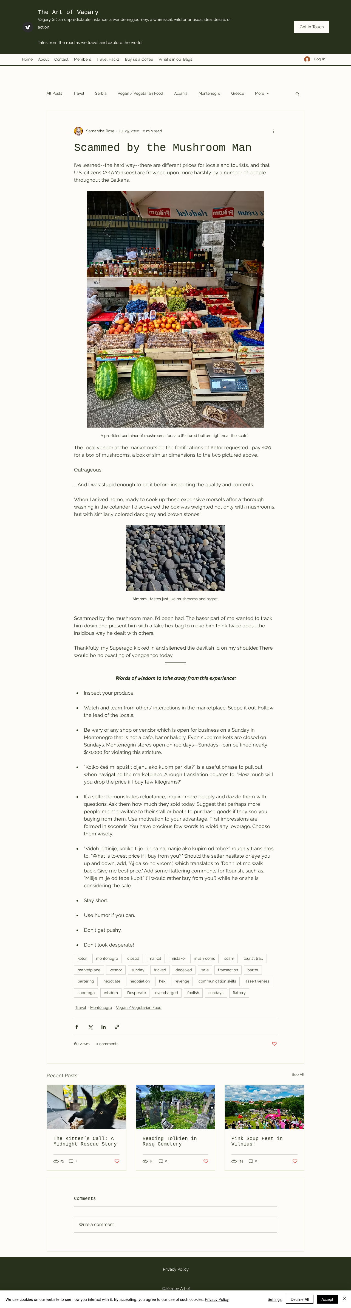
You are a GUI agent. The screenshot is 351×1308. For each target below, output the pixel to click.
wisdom (111, 992)
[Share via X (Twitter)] (90, 1026)
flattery (239, 992)
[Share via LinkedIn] (103, 1026)
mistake (178, 958)
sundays (215, 992)
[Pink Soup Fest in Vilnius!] (264, 1107)
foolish (193, 992)
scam (229, 958)
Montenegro (209, 93)
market (155, 958)
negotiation (140, 981)
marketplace (89, 970)
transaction (228, 970)
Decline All (300, 1299)
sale (205, 970)
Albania (181, 93)
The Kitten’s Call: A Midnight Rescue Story (85, 1141)
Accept (327, 1299)
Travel (78, 93)
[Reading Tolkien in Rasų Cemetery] (175, 1107)
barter (252, 970)
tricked (160, 970)
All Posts (54, 93)
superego (86, 992)
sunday (138, 970)
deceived (184, 970)
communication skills (217, 981)
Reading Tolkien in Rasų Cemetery (170, 1141)
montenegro (107, 958)
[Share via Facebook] (76, 1026)
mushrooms (204, 958)
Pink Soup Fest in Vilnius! (257, 1141)
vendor (116, 970)
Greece (237, 93)
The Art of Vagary (68, 12)
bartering (86, 981)
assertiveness (257, 981)
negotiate (111, 981)
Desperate (136, 992)
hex (162, 981)
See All (298, 1074)
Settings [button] (275, 1299)
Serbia (101, 93)
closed (133, 958)
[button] (297, 93)
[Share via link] (117, 1026)
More (259, 93)
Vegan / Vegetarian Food (140, 93)
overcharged (166, 992)
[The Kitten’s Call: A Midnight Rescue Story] (86, 1107)
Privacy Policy (176, 1269)
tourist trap (253, 958)
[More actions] (273, 131)
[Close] (344, 1299)
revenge (182, 981)
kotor (82, 958)
